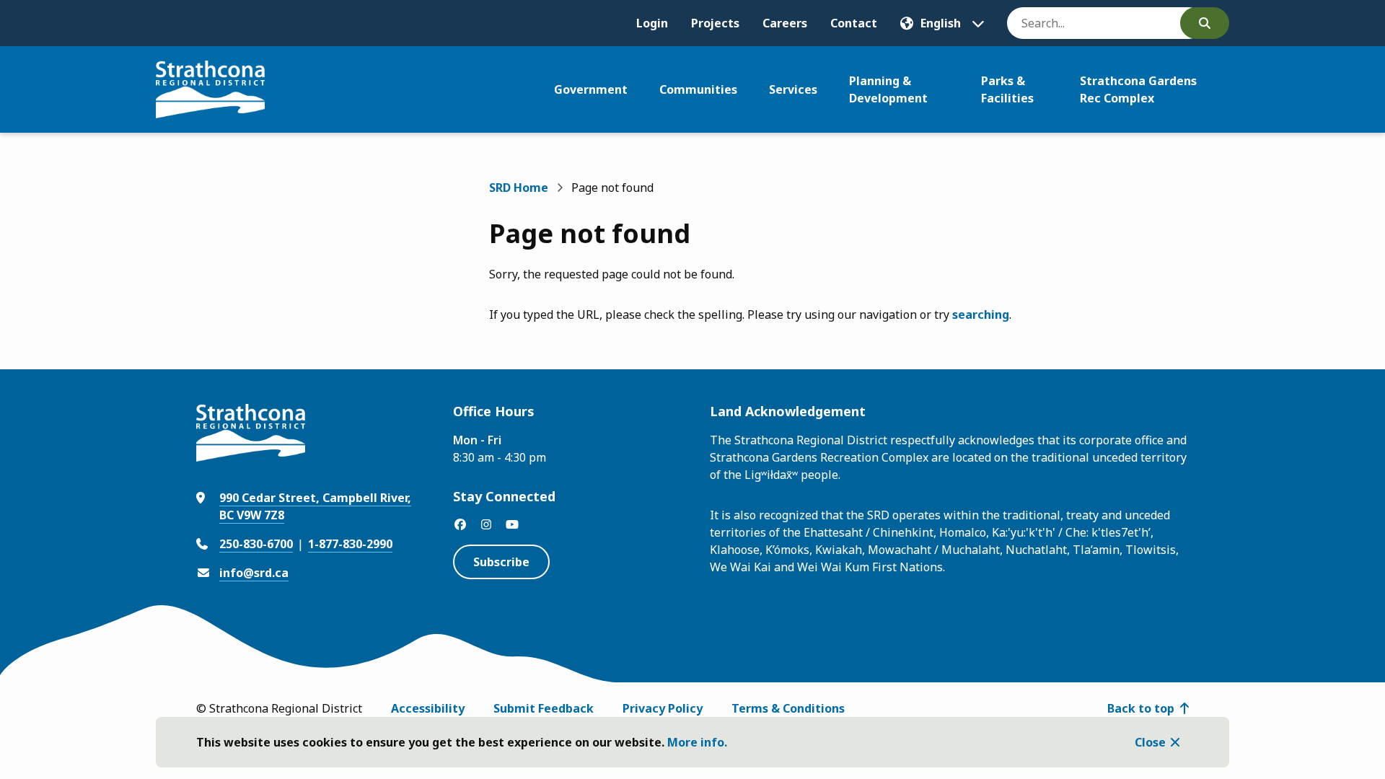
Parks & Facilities (1007, 89)
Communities (698, 89)
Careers (784, 23)
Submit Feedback (543, 708)
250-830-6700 (256, 544)
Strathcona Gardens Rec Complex (1138, 89)
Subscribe (501, 562)
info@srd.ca (254, 573)
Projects (715, 23)
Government (591, 89)
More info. (697, 742)
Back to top (1140, 708)
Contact (853, 23)
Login (652, 23)
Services (793, 89)
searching (980, 314)
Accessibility (428, 708)
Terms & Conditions (788, 708)
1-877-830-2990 (350, 544)
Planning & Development (888, 89)
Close (1150, 742)
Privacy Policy (663, 708)
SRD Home (518, 187)
